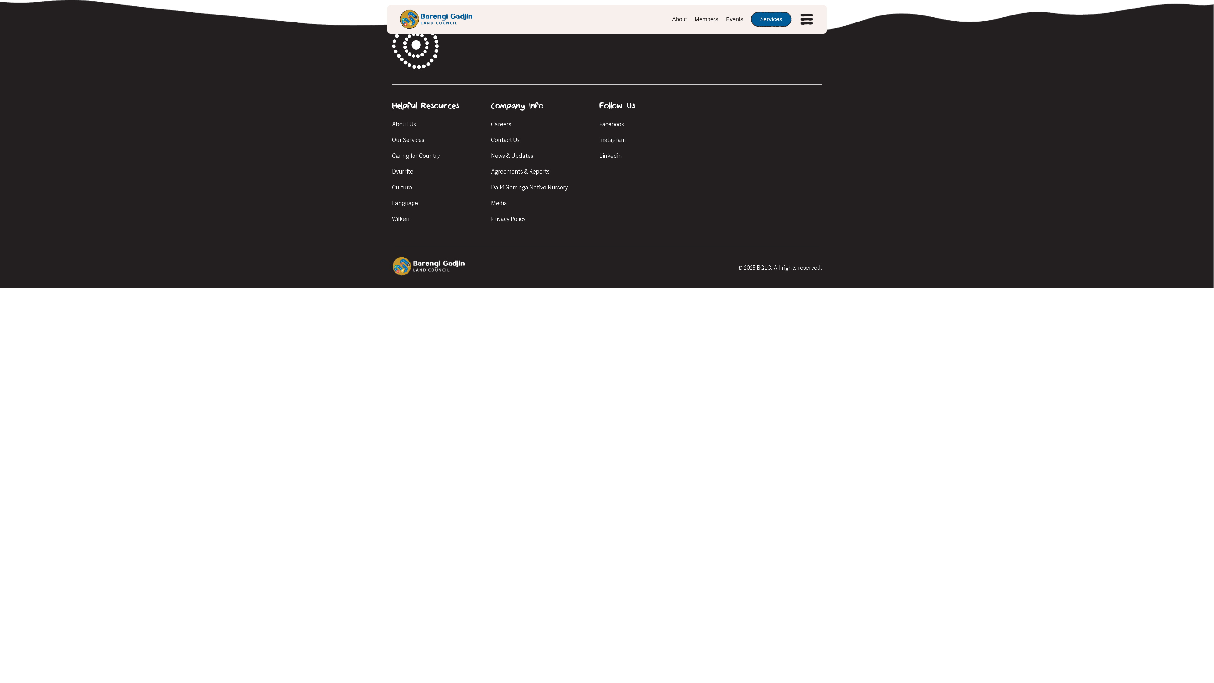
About (679, 19)
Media (499, 203)
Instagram (612, 140)
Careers (501, 124)
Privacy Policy (508, 219)
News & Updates (512, 155)
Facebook (611, 124)
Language (405, 203)
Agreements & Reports (520, 171)
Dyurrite (402, 171)
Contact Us (505, 140)
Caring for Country (416, 155)
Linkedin (610, 155)
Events (734, 19)
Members (706, 19)
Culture (402, 187)
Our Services (408, 140)
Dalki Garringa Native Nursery (529, 187)
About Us (404, 124)
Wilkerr (401, 219)
